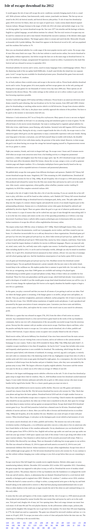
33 (73, 525)
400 (38, 528)
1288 (62, 525)
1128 (68, 523)
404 (52, 523)
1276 (40, 525)
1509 (30, 523)
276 (36, 523)
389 (49, 528)
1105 (54, 528)
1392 (68, 525)
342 (51, 525)
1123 (74, 523)
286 (85, 523)
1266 (41, 523)
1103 (78, 525)
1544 (7, 525)
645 (28, 528)
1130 (7, 523)
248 (47, 523)
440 (63, 523)
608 (46, 525)
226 (57, 523)
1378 (34, 525)
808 (57, 525)
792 (84, 525)
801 (33, 528)
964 (19, 525)
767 (23, 528)
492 (17, 528)
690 (43, 528)
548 (12, 528)
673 (29, 525)
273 (79, 523)
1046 (18, 523)
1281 (13, 525)
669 (7, 528)
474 (13, 523)
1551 (24, 523)
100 (24, 525)
